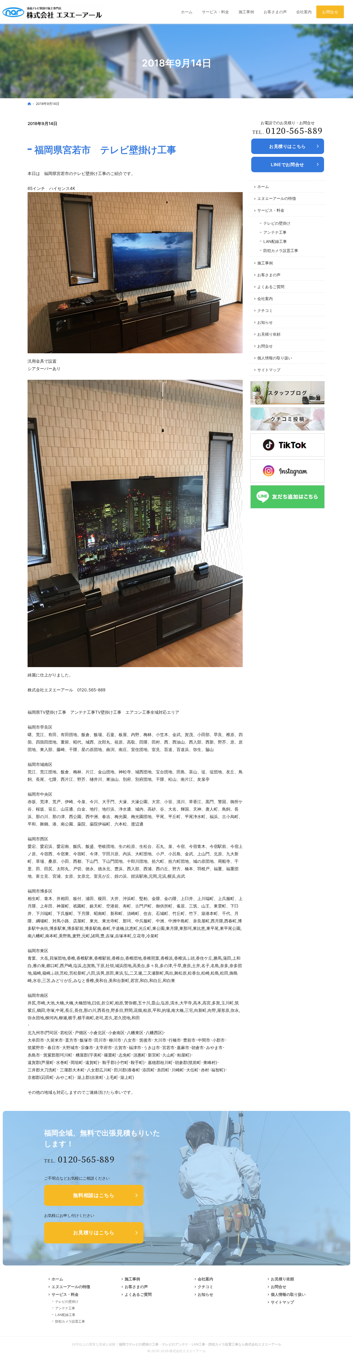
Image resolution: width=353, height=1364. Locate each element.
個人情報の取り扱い (274, 357)
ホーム (263, 186)
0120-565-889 (294, 131)
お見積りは (287, 146)
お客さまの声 (268, 274)
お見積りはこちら (93, 1232)
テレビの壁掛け (276, 223)
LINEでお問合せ (287, 164)
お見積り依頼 (268, 334)
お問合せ (265, 346)
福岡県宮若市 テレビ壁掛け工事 (105, 149)
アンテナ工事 (275, 232)
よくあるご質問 (270, 286)
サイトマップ (268, 369)
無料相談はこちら (93, 1195)
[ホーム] (29, 103)
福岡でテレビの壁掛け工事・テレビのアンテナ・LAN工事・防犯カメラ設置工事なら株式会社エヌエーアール (200, 1344)
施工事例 (265, 263)
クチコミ (265, 310)
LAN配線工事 (275, 241)
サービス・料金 (270, 210)
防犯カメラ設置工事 (280, 250)
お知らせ (265, 322)
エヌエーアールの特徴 (276, 198)
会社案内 (265, 298)
